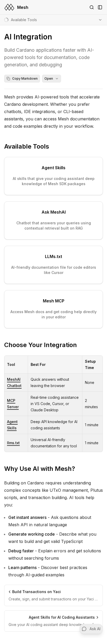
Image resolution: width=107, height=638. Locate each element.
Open (48, 78)
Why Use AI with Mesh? (39, 468)
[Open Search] (92, 7)
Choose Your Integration (40, 345)
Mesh (22, 7)
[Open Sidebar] (100, 7)
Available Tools (26, 146)
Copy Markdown (25, 78)
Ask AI (95, 629)
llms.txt (13, 443)
